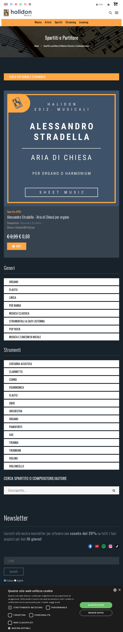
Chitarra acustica (20, 364)
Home (36, 45)
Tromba (13, 442)
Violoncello (16, 466)
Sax (11, 435)
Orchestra (15, 411)
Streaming (71, 22)
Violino (13, 458)
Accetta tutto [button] (96, 605)
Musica (38, 22)
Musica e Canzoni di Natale (25, 337)
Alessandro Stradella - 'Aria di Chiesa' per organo (38, 217)
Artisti (48, 22)
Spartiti (58, 22)
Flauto (13, 290)
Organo (13, 282)
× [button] (119, 590)
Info (18, 246)
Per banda (15, 305)
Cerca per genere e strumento (27, 77)
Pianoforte (15, 427)
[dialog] (61, 609)
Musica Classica (19, 313)
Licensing (83, 22)
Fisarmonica (16, 387)
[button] (42, 628)
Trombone (15, 450)
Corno (13, 379)
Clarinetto (16, 372)
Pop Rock (14, 329)
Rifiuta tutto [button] (96, 612)
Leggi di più (54, 602)
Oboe (12, 403)
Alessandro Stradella (30, 223)
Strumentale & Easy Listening (27, 321)
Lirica (12, 297)
